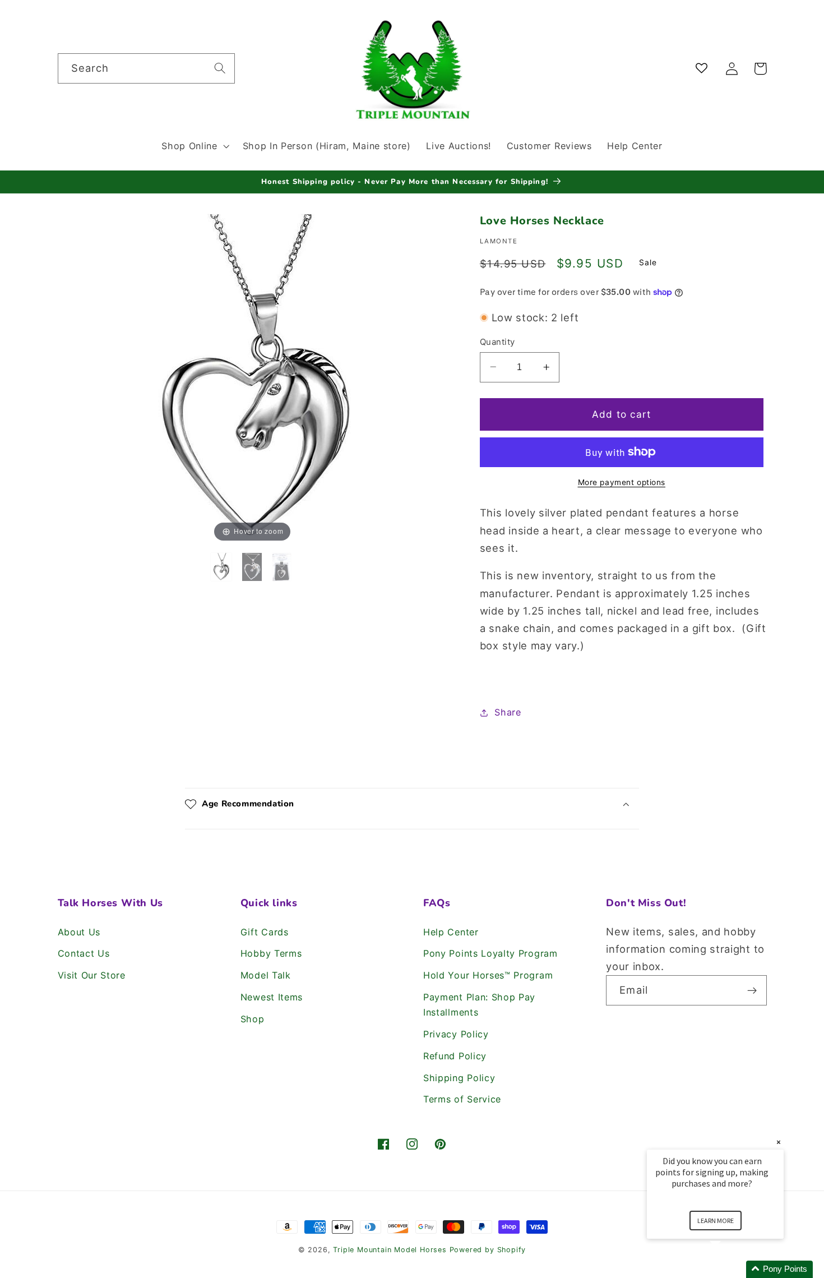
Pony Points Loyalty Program (490, 953)
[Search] (220, 68)
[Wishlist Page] (703, 68)
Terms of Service (462, 1099)
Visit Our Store (92, 975)
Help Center (451, 932)
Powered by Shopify (488, 1249)
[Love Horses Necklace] (223, 567)
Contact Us (84, 953)
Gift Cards (264, 932)
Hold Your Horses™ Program (488, 975)
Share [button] (507, 712)
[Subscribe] (752, 990)
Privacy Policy (456, 1034)
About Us (79, 932)
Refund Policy (455, 1056)
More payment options (622, 482)
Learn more (715, 1220)
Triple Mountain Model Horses (390, 1249)
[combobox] (146, 68)
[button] (194, 145)
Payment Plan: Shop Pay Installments (479, 1004)
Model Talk (265, 975)
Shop (252, 1019)
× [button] (778, 1142)
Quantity (497, 341)
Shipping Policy (459, 1077)
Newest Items (271, 997)
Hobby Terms (271, 953)
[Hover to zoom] (252, 378)
